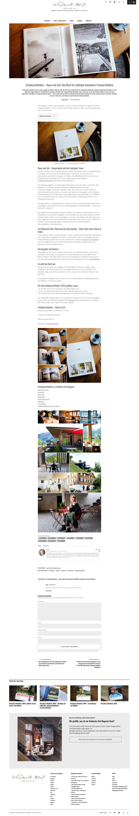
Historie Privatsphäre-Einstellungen (119, 788)
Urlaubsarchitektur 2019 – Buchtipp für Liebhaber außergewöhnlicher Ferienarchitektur (53, 705)
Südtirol (52, 780)
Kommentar (41, 601)
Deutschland (53, 776)
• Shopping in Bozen (75, 786)
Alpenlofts (41, 397)
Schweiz (52, 798)
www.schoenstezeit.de (61, 551)
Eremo (97, 298)
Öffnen (54, 116)
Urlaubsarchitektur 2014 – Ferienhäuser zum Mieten (83, 704)
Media (113, 778)
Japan (51, 804)
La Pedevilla (42, 404)
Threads (123, 2)
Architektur (52, 570)
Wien (51, 796)
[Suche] (129, 2)
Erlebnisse (88, 21)
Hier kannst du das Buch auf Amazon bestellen (95, 739)
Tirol (51, 792)
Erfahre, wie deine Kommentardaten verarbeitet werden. (84, 650)
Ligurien (52, 784)
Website (40, 637)
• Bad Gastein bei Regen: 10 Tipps (78, 784)
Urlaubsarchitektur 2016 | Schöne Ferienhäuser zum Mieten (22, 704)
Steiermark (52, 790)
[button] (69, 141)
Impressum (114, 782)
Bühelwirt (41, 401)
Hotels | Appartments (59, 21)
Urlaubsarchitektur (52, 324)
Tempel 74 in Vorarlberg (90, 239)
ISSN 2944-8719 (36, 812)
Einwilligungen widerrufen (117, 790)
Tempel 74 (72, 300)
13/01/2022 (64, 100)
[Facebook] (99, 551)
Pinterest (114, 2)
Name (40, 622)
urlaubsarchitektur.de (45, 180)
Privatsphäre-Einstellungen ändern (119, 786)
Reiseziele (47, 21)
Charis (47, 549)
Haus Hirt (41, 394)
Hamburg (52, 778)
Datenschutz (115, 784)
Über (40, 545)
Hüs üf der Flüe (43, 390)
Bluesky (119, 2)
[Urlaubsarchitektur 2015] (114, 693)
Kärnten (52, 786)
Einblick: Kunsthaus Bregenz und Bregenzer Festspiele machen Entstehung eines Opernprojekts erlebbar (85, 663)
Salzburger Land (53, 788)
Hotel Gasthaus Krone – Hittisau (49, 406)
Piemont (52, 782)
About (113, 776)
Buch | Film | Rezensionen (53, 568)
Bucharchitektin (94, 259)
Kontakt (114, 780)
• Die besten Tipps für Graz (76, 788)
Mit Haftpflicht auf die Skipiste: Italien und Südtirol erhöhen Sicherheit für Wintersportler (52, 662)
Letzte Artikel (46, 545)
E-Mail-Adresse (42, 630)
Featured (63, 570)
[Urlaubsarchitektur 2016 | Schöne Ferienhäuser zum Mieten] (23, 693)
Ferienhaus (70, 570)
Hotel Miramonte (43, 399)
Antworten (49, 590)
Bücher (58, 570)
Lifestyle (79, 21)
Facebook (106, 2)
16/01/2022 (52, 585)
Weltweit (52, 802)
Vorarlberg (52, 794)
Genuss (72, 21)
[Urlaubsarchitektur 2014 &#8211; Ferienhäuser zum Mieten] (84, 693)
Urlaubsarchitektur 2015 (109, 703)
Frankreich (52, 800)
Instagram (110, 2)
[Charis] (42, 555)
